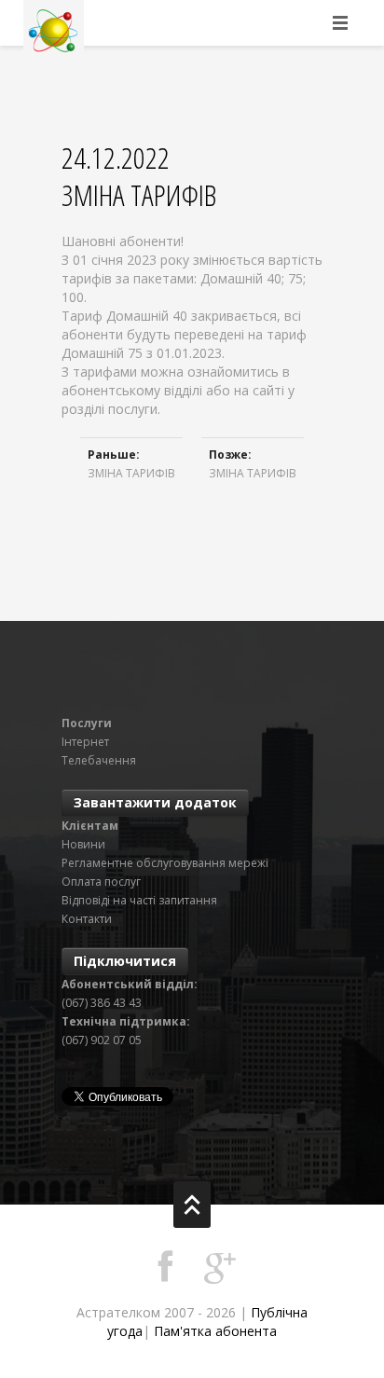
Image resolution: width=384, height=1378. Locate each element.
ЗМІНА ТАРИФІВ (131, 473)
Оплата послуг (101, 881)
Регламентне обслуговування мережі (165, 863)
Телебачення (99, 760)
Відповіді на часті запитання (139, 900)
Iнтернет (85, 742)
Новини (83, 844)
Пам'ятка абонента (215, 1331)
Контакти (87, 919)
